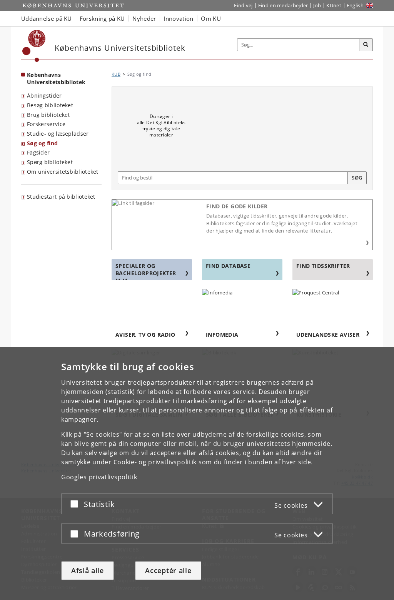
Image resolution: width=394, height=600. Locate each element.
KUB (116, 74)
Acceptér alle (168, 570)
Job (317, 5)
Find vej (243, 5)
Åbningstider (44, 95)
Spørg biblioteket (50, 162)
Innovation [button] (178, 18)
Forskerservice (46, 124)
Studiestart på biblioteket (61, 196)
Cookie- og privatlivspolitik (155, 462)
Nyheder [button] (144, 18)
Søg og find (42, 143)
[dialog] (197, 473)
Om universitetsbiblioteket (62, 171)
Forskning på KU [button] (102, 18)
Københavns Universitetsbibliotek (56, 78)
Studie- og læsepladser (58, 133)
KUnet (333, 5)
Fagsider (38, 152)
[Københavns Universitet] (34, 46)
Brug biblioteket (48, 114)
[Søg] (366, 45)
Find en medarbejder (283, 5)
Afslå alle (87, 570)
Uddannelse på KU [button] (46, 18)
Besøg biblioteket (50, 105)
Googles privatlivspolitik (99, 477)
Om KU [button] (211, 18)
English (355, 5)
